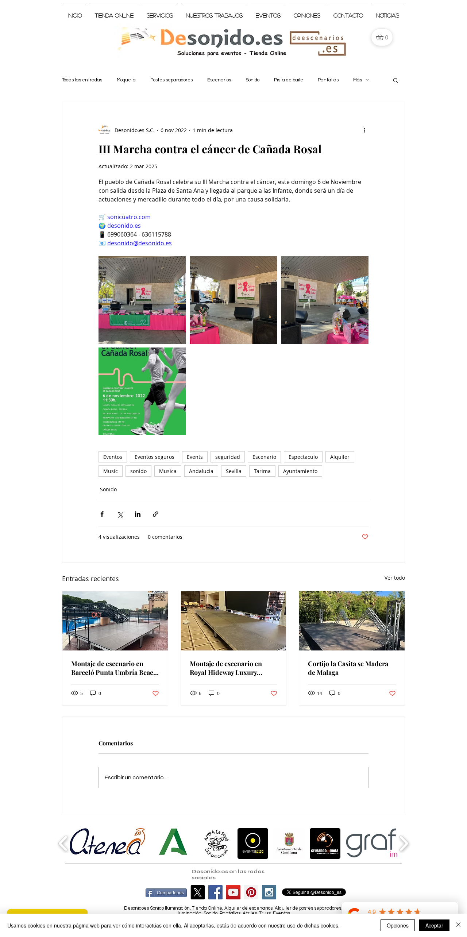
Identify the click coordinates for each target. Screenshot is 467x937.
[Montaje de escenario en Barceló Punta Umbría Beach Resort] (115, 620)
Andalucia (201, 471)
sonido (138, 471)
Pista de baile (288, 79)
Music (110, 471)
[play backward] (63, 843)
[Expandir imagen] (142, 300)
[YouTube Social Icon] (233, 892)
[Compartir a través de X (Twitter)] (119, 514)
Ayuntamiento (300, 471)
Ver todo (395, 577)
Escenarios (219, 79)
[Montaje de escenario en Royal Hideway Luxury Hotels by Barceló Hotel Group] (233, 620)
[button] (395, 80)
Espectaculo (303, 456)
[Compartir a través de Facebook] (102, 514)
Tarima (262, 471)
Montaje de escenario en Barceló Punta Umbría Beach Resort (114, 668)
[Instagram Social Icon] (269, 892)
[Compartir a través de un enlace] (155, 514)
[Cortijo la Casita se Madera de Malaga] (352, 620)
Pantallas (328, 79)
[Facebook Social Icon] (215, 892)
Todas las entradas (82, 79)
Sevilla (234, 471)
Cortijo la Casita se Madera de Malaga (348, 668)
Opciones (398, 925)
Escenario (264, 456)
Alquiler (340, 456)
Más (357, 79)
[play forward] (403, 843)
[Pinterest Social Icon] (251, 892)
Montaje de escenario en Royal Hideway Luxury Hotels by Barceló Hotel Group (226, 668)
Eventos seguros (154, 456)
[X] (197, 892)
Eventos (112, 456)
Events (195, 456)
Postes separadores (171, 79)
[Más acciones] (364, 130)
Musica (168, 471)
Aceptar (434, 925)
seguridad (227, 456)
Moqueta (126, 79)
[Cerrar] (458, 925)
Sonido (252, 79)
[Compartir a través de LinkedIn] (137, 514)
